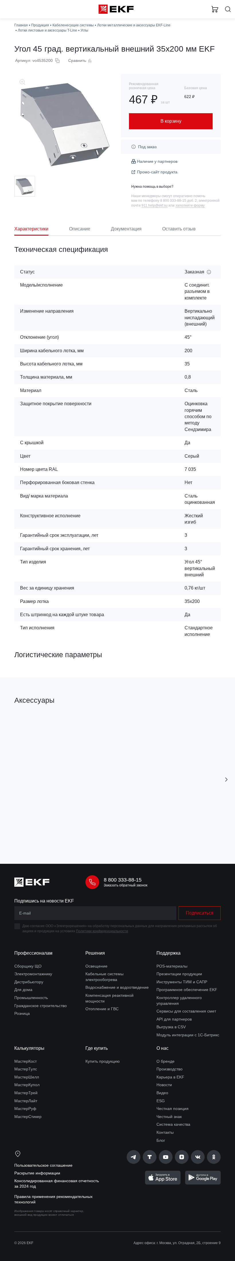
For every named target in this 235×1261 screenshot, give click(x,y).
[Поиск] (228, 9)
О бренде (165, 1061)
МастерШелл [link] (26, 1077)
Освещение (96, 966)
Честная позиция (172, 1108)
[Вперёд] (226, 779)
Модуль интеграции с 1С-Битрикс (187, 1035)
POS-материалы (171, 966)
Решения (95, 953)
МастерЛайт (25, 1101)
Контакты (165, 1132)
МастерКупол (27, 1084)
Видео (162, 1092)
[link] (133, 1157)
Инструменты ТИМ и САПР (181, 982)
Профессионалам (33, 953)
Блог (160, 1140)
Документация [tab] (126, 228)
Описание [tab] (79, 228)
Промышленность (31, 997)
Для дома (23, 989)
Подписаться (200, 912)
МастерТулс (25, 1069)
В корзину (62, 834)
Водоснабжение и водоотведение (117, 987)
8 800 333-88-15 (123, 880)
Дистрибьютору (28, 982)
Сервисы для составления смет (186, 1011)
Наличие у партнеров (157, 161)
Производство (169, 1069)
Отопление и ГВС (102, 1009)
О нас (162, 1048)
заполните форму (190, 205)
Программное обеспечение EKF (186, 989)
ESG (160, 1101)
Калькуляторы (29, 1048)
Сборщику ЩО (28, 966)
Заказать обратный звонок (125, 885)
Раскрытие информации (37, 1173)
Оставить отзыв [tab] (179, 228)
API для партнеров (174, 1019)
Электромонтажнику (33, 974)
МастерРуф (25, 1108)
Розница (22, 1013)
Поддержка (168, 953)
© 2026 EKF (23, 1243)
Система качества (173, 1124)
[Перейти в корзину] (215, 9)
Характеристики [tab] (31, 228)
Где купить (96, 1048)
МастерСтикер (28, 1116)
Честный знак (169, 1116)
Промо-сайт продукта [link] (157, 172)
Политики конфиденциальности (102, 931)
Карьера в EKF (170, 1077)
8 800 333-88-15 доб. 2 (178, 201)
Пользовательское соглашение (43, 1165)
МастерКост (25, 1061)
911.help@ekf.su (155, 205)
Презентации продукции (179, 974)
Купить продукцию (102, 1061)
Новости (164, 1084)
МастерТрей (26, 1092)
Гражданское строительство (40, 1005)
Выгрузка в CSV (171, 1027)
